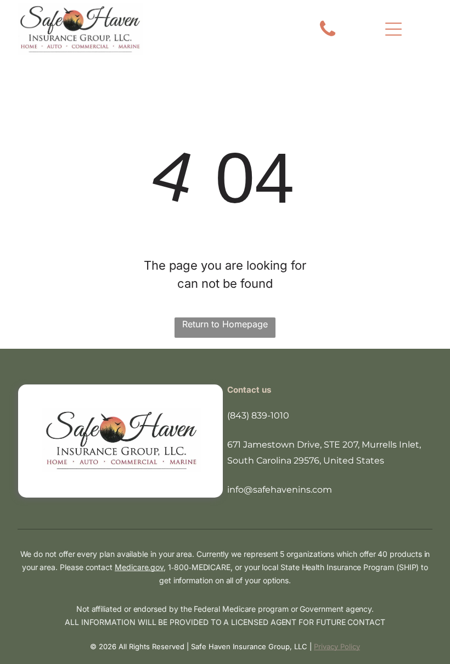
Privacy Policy (337, 646)
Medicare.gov (139, 567)
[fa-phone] (328, 35)
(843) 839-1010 (258, 415)
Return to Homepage (225, 324)
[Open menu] (393, 29)
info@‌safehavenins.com (279, 489)
